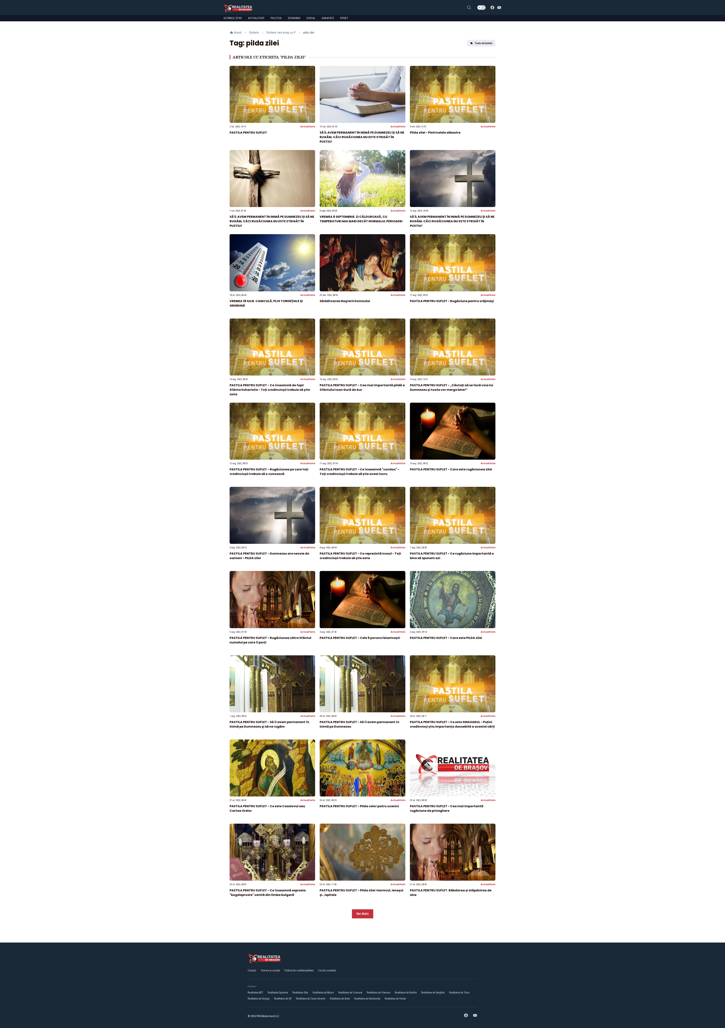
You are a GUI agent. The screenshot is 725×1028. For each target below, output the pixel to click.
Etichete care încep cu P (281, 32)
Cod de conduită (327, 970)
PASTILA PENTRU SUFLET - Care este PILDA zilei (446, 638)
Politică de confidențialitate (299, 970)
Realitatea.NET (255, 992)
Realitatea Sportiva (278, 992)
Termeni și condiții (270, 970)
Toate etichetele (483, 43)
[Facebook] (492, 7)
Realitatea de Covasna (350, 992)
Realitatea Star (300, 992)
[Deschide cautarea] (469, 7)
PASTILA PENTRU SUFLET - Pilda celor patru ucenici (359, 806)
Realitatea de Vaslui (395, 998)
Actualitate (307, 126)
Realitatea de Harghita (433, 992)
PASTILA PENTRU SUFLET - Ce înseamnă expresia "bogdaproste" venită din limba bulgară (268, 892)
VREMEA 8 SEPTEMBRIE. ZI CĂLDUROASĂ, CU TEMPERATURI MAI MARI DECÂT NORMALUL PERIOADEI (361, 219)
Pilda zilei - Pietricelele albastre (435, 132)
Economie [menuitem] (294, 18)
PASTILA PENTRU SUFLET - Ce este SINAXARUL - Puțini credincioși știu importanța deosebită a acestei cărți (452, 724)
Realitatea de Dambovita (367, 998)
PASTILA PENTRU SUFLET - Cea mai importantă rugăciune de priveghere (446, 808)
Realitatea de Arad (340, 998)
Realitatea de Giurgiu (259, 998)
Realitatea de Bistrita (406, 992)
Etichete (254, 32)
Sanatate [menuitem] (328, 18)
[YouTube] (499, 7)
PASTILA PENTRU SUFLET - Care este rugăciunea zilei (451, 469)
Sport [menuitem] (344, 18)
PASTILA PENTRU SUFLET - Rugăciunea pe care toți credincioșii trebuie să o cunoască (269, 471)
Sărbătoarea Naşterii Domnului (345, 301)
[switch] (481, 7)
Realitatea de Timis (459, 992)
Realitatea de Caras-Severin (310, 998)
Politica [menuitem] (276, 18)
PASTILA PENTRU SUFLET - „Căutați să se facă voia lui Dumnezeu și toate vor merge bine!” (451, 387)
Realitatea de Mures (323, 992)
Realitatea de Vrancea (378, 992)
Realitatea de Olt (283, 998)
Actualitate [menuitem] (256, 18)
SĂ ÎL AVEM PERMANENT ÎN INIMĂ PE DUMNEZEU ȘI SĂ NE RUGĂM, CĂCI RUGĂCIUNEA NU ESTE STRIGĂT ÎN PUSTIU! (362, 137)
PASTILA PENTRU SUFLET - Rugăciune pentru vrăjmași (452, 301)
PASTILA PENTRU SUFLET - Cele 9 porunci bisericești (360, 638)
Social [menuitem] (310, 18)
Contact (252, 970)
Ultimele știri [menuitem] (233, 18)
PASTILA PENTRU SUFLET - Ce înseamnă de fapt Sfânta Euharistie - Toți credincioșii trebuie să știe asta (270, 389)
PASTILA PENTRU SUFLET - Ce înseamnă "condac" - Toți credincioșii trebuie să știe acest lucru (359, 471)
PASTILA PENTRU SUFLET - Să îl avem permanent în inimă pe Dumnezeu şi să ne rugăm (269, 724)
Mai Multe (362, 914)
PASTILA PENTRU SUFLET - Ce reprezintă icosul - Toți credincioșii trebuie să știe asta (360, 555)
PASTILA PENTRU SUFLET (248, 132)
